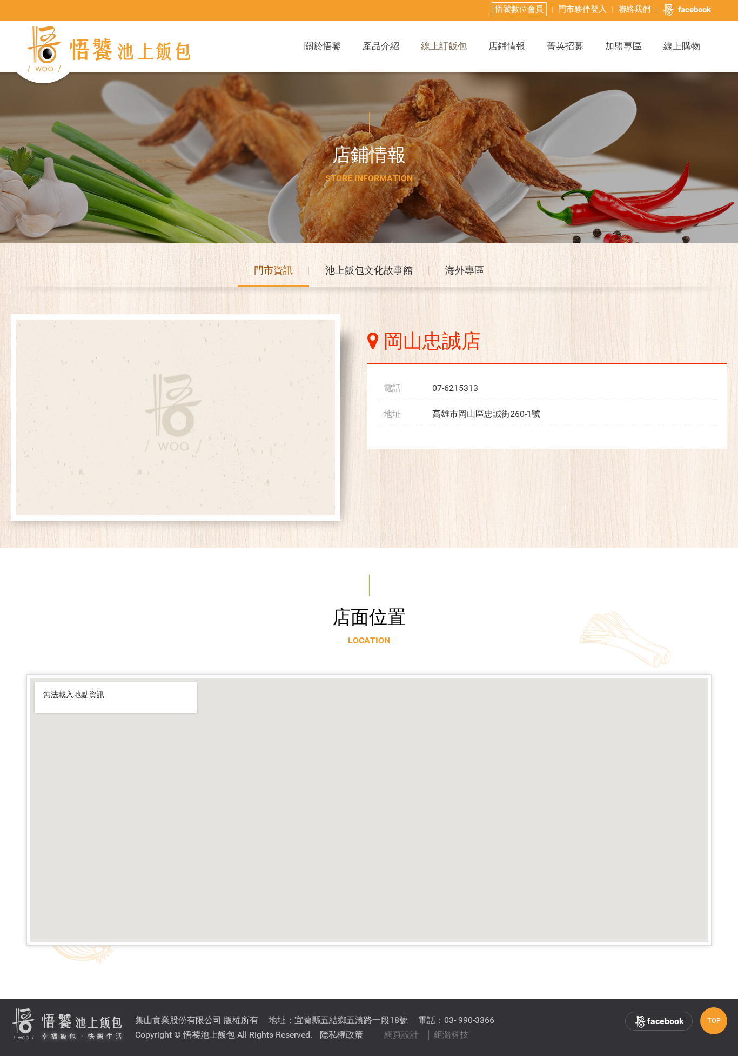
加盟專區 (623, 46)
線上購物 (681, 46)
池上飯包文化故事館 (369, 270)
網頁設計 (401, 1035)
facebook (694, 10)
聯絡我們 (634, 9)
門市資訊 (273, 270)
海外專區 (464, 270)
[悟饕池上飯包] (109, 49)
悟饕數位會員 (519, 9)
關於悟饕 (322, 46)
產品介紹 (381, 46)
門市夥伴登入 (582, 9)
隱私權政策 (341, 1035)
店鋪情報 (506, 46)
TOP (714, 1021)
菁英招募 (565, 46)
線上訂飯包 (444, 46)
